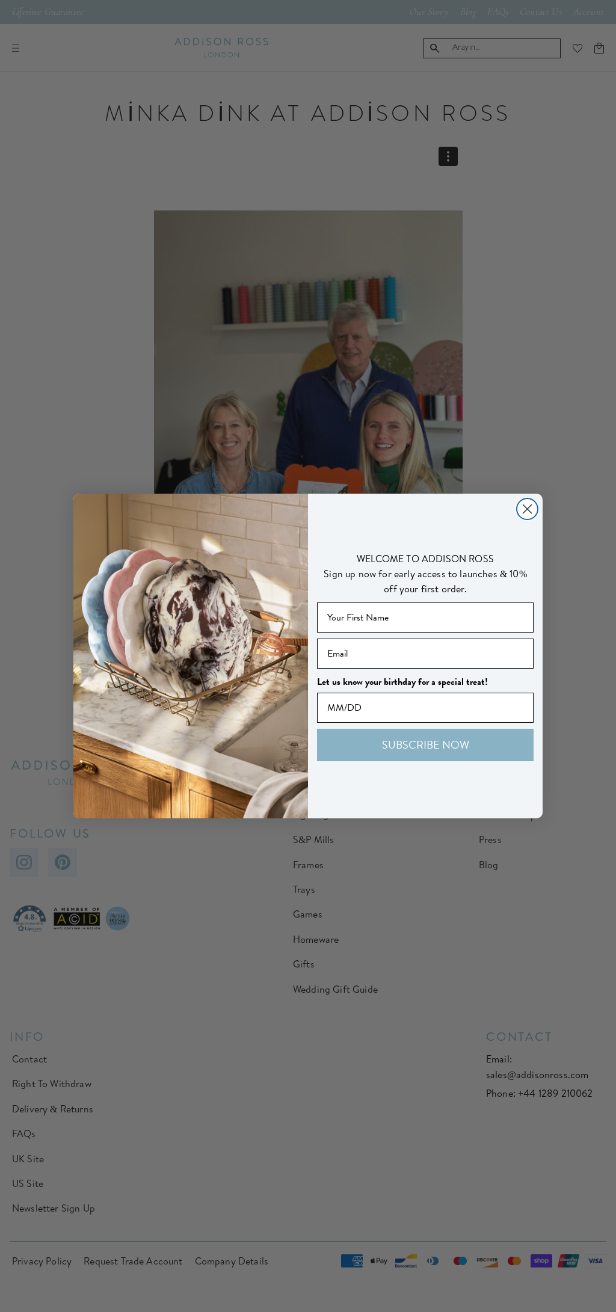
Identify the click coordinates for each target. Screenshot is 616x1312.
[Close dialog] (527, 509)
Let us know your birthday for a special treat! (402, 682)
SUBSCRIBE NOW (425, 745)
